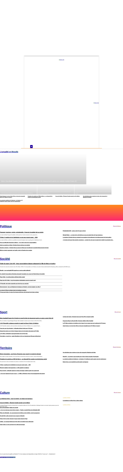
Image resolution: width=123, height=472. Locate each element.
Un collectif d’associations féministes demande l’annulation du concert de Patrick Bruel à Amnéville (22, 274)
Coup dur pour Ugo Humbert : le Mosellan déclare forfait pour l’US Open (16, 328)
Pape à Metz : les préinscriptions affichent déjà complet (12, 277)
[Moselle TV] (35, 103)
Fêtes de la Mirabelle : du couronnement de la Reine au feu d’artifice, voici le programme (20, 413)
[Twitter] (95, 58)
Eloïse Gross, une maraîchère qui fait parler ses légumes (75, 362)
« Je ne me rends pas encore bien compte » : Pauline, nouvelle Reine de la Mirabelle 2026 (20, 410)
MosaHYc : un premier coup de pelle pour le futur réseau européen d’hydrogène (81, 356)
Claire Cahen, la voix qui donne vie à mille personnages (12, 424)
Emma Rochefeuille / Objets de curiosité (9, 407)
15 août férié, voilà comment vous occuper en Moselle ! (12, 415)
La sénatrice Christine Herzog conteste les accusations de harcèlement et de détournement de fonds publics (87, 237)
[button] (98, 146)
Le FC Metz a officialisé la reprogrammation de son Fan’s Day (13, 333)
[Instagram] (93, 58)
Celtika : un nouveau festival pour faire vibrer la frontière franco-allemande (16, 421)
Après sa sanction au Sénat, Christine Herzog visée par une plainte (15, 245)
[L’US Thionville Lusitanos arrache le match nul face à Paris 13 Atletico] (18, 189)
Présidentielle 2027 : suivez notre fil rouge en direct (74, 230)
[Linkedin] (99, 58)
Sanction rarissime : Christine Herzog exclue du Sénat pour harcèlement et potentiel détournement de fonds (24, 247)
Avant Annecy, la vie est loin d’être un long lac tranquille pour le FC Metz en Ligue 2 (81, 325)
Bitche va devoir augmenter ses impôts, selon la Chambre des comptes (16, 250)
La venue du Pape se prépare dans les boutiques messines (13, 290)
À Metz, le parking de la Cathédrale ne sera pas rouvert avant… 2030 (15, 364)
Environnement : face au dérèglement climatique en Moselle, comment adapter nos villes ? (20, 287)
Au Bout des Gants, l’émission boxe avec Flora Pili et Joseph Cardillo (78, 316)
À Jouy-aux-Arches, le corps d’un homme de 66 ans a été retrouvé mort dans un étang (19, 292)
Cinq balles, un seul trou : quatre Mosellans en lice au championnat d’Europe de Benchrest (20, 336)
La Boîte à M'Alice (66, 397)
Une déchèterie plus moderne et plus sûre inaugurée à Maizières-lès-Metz (79, 352)
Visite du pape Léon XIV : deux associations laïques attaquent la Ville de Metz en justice (27, 263)
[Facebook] (90, 58)
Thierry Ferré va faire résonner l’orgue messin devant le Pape (13, 418)
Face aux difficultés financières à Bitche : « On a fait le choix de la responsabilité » (18, 242)
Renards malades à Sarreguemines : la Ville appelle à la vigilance (14, 367)
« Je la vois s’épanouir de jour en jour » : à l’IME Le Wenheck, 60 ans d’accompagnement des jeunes (22, 373)
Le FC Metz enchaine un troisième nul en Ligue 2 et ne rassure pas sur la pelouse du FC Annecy (84, 323)
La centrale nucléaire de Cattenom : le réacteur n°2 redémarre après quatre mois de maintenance (84, 359)
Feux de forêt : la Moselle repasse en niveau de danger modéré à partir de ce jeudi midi (19, 370)
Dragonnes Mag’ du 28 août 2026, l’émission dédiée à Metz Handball (78, 320)
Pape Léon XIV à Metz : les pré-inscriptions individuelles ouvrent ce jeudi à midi (18, 280)
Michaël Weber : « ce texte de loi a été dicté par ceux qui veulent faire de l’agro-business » (83, 235)
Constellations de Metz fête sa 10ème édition (73, 400)
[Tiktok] (97, 58)
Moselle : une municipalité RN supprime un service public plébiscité (15, 270)
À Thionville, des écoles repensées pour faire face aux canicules (14, 283)
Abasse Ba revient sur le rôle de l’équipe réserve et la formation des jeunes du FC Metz (19, 331)
